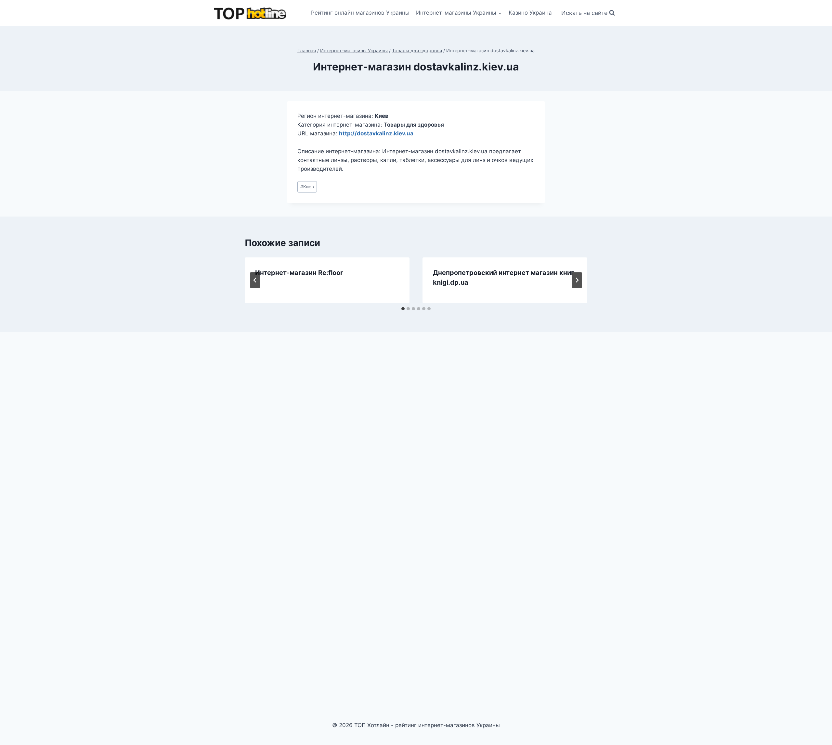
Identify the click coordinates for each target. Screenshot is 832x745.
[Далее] (577, 280)
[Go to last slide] (255, 280)
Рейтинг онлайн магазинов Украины (360, 12)
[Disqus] (416, 427)
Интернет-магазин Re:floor (299, 273)
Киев (307, 186)
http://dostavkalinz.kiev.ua (376, 133)
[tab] (403, 308)
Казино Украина (530, 12)
